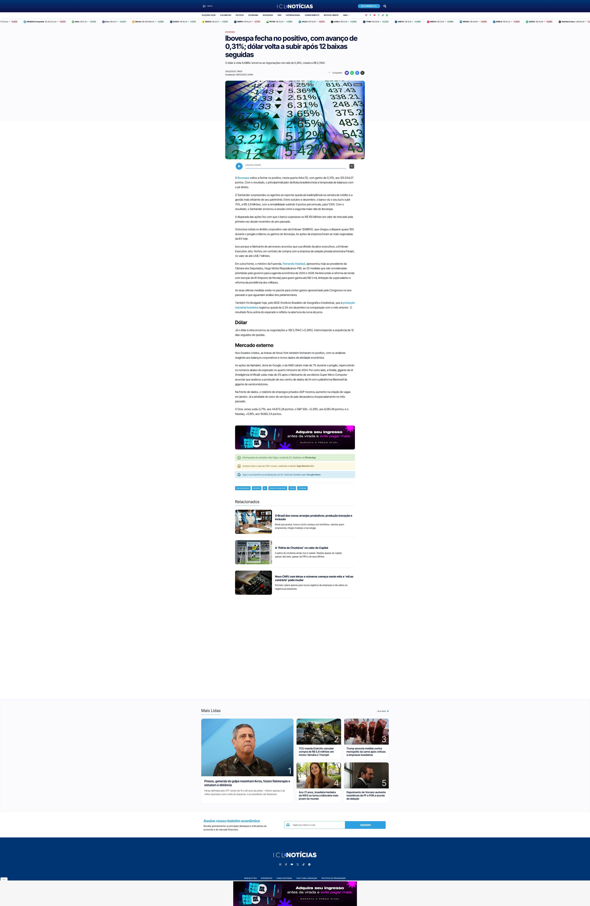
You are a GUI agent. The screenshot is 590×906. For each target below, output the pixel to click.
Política (240, 15)
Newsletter (250, 878)
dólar (292, 488)
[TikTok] (383, 15)
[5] (366, 775)
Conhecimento (312, 15)
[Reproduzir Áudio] (239, 166)
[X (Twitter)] (379, 15)
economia (302, 488)
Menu (209, 6)
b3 (265, 488)
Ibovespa (243, 177)
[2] (319, 731)
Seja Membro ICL (369, 6)
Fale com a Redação (307, 878)
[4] (319, 775)
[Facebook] (370, 15)
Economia (253, 15)
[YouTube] (375, 15)
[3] (366, 731)
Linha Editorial (284, 878)
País (279, 15)
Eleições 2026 (208, 15)
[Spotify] (387, 15)
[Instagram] (366, 15)
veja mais (382, 711)
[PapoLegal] (347, 73)
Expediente (266, 878)
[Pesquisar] (385, 5)
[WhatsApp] (352, 73)
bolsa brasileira (242, 488)
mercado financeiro (278, 488)
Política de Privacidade (334, 878)
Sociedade (268, 15)
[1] (247, 747)
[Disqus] (295, 645)
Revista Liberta (331, 15)
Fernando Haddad (294, 263)
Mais (345, 15)
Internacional (293, 15)
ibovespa (256, 488)
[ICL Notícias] (295, 6)
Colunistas (225, 15)
